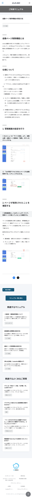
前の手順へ (8, 290)
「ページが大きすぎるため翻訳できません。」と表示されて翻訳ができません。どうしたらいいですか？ (15, 421)
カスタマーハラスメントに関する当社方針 (9, 479)
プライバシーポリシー (16, 483)
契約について (8, 395)
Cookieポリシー (9, 489)
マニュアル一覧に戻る (16, 298)
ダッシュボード (9, 323)
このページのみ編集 (13, 100)
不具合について (9, 431)
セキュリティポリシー (22, 489)
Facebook (14, 277)
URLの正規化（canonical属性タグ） (14, 361)
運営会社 (23, 476)
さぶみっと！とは (9, 476)
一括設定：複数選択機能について (13, 314)
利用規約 (23, 486)
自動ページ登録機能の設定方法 (12, 346)
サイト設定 (5, 26)
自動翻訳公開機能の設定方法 (12, 331)
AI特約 (9, 486)
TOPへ (28, 494)
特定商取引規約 (23, 478)
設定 (6, 412)
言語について (8, 448)
